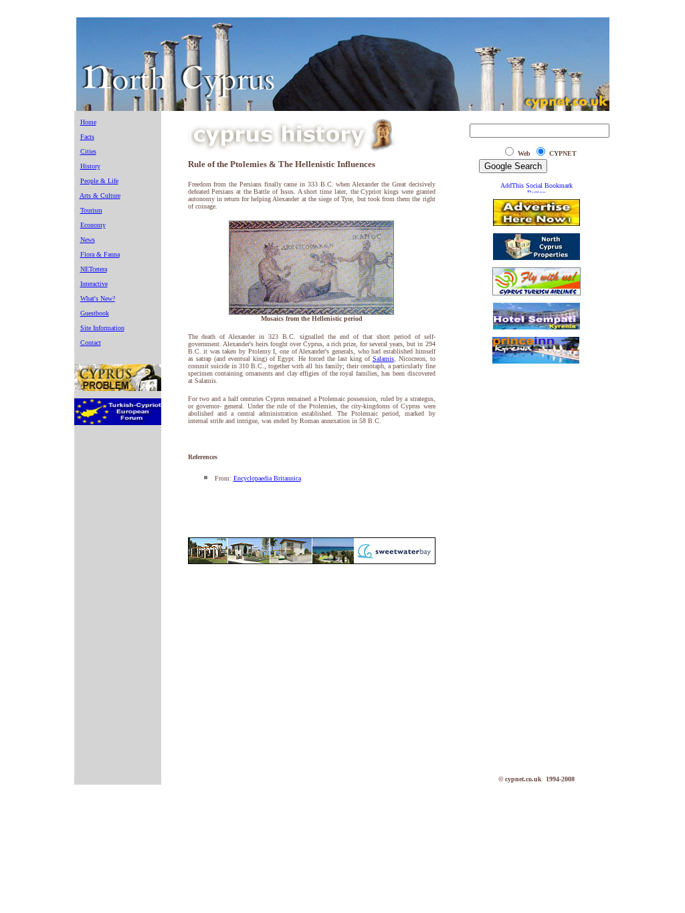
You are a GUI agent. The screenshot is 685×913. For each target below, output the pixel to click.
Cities (88, 151)
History (90, 166)
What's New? (97, 298)
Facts (87, 136)
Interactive (94, 283)
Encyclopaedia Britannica (267, 478)
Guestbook (94, 313)
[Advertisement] (536, 572)
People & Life (99, 180)
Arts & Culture (100, 195)
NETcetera (93, 269)
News (87, 239)
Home (88, 122)
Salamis (383, 358)
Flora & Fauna (100, 254)
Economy (93, 225)
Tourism (91, 210)
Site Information (102, 328)
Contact (90, 342)
